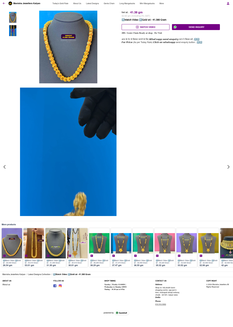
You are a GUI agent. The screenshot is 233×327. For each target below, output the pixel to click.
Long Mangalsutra (127, 3)
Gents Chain (109, 3)
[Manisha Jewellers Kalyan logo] (10, 3)
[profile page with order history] (228, 3)
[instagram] (60, 286)
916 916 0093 (160, 304)
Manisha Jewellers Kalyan (26, 3)
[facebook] (55, 286)
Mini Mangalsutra (147, 3)
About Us (77, 3)
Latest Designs (92, 3)
